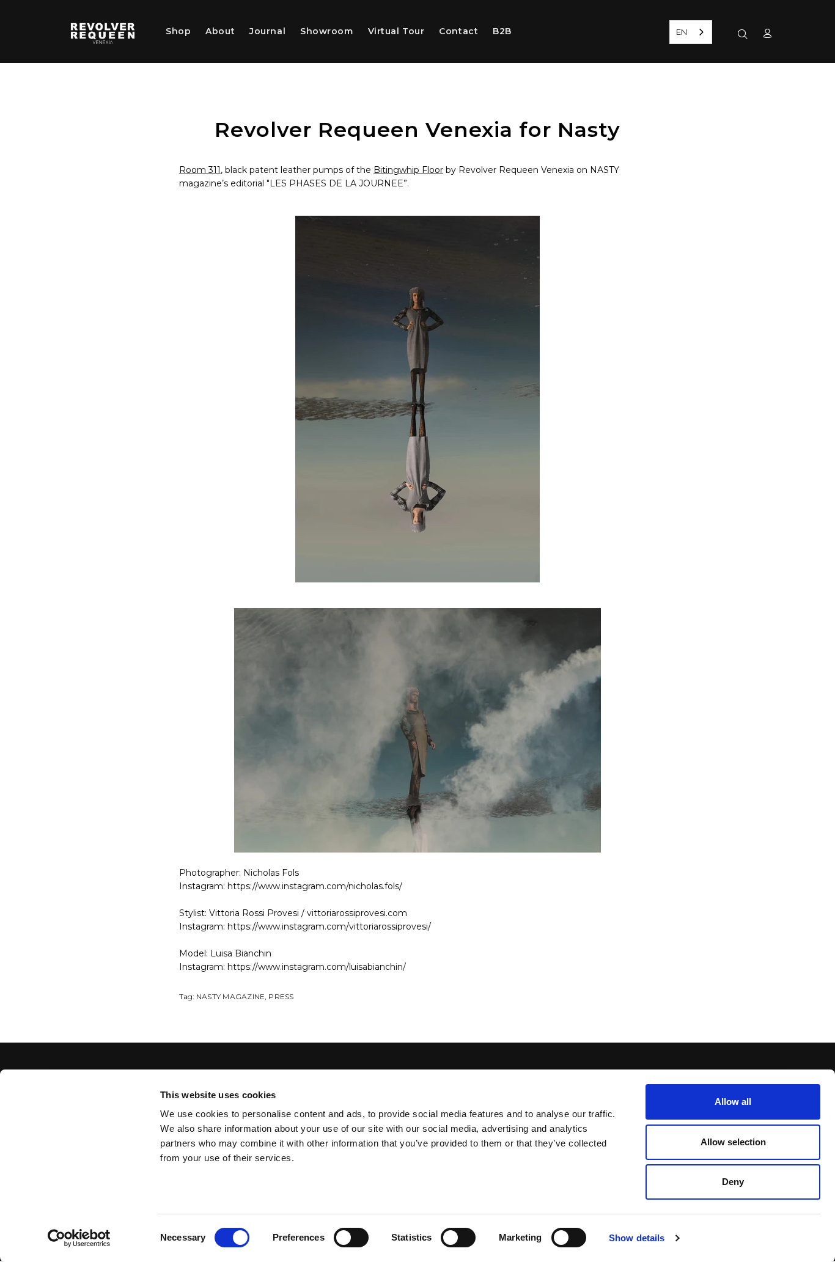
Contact (458, 31)
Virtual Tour (396, 31)
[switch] (351, 1237)
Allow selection (733, 1142)
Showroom (326, 31)
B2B (502, 31)
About (220, 31)
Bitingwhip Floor (408, 169)
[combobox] (690, 32)
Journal (267, 31)
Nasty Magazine (230, 996)
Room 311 (200, 169)
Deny (733, 1181)
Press (280, 996)
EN (681, 32)
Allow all (733, 1101)
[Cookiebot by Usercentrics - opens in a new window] (79, 1238)
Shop (178, 31)
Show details (636, 1238)
